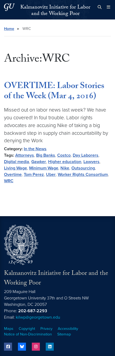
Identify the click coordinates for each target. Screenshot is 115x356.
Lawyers (91, 161)
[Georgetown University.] (9, 7)
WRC (8, 181)
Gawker (38, 161)
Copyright (27, 328)
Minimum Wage (43, 168)
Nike (64, 168)
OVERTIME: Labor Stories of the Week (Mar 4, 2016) (54, 92)
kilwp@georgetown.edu (38, 317)
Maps (8, 328)
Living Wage (15, 168)
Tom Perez (34, 174)
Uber (51, 174)
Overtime (13, 174)
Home (9, 28)
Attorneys (24, 155)
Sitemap (64, 334)
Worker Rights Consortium (83, 174)
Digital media (16, 161)
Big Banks (45, 155)
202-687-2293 (32, 311)
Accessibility (68, 328)
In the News (35, 149)
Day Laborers (85, 155)
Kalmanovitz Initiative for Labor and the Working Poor (55, 11)
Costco (64, 155)
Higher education (64, 161)
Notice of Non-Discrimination (28, 334)
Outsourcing (83, 168)
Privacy (46, 328)
